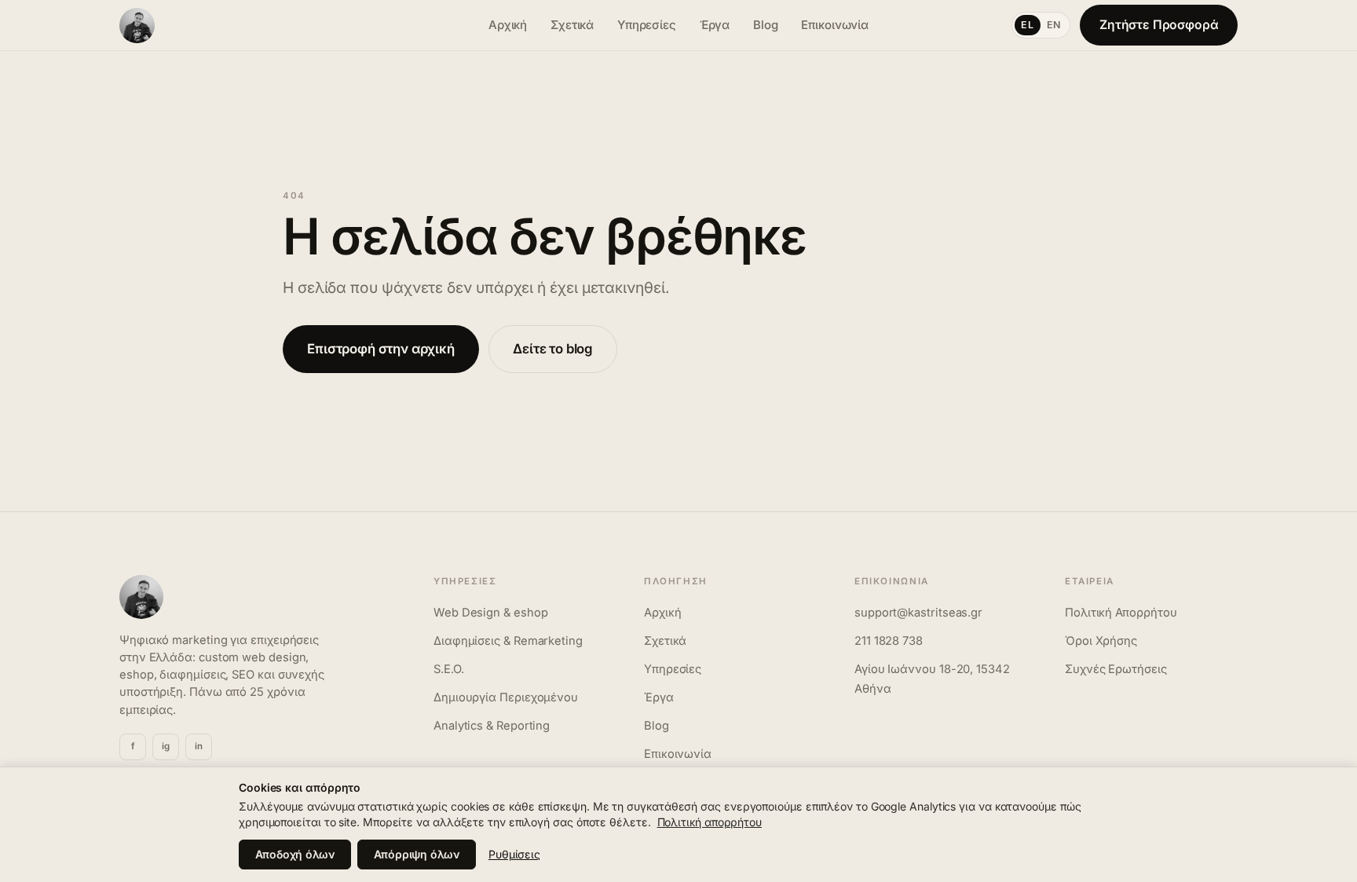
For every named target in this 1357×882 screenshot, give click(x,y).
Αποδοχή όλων (295, 854)
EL (1027, 25)
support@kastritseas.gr (918, 613)
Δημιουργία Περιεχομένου (505, 697)
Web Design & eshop (490, 613)
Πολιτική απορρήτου (709, 822)
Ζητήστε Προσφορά (1159, 24)
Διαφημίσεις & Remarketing (508, 641)
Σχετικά (572, 24)
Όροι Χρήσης (1101, 641)
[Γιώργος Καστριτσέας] (289, 25)
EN (1054, 25)
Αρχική (508, 24)
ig (166, 746)
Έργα (715, 24)
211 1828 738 (888, 641)
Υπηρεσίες (646, 24)
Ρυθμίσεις (514, 854)
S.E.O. (448, 669)
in (199, 746)
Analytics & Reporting (491, 726)
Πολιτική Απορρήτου (1120, 613)
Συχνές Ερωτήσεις (1116, 669)
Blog (765, 24)
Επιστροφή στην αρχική (380, 349)
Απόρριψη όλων (416, 854)
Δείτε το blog (553, 349)
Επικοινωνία (835, 24)
